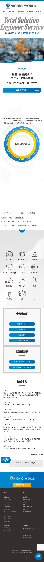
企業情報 (25, 497)
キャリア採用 (7, 530)
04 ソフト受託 (7, 217)
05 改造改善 (19, 217)
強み (4, 11)
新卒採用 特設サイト (21, 362)
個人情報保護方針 (27, 537)
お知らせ (38, 11)
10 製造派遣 (33, 225)
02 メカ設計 (20, 213)
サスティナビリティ (22, 340)
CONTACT (38, 558)
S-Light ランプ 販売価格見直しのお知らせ (17, 420)
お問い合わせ (23, 485)
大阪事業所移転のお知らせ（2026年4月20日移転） (20, 412)
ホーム (5, 492)
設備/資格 (22, 335)
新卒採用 (6, 528)
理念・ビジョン (22, 324)
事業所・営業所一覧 (27, 506)
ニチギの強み (21, 90)
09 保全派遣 (22, 225)
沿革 (24, 504)
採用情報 (6, 525)
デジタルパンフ (28, 529)
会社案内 (24, 463)
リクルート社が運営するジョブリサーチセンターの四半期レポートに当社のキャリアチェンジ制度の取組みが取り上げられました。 (22, 395)
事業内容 (6, 497)
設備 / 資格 (26, 509)
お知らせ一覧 (35, 454)
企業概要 (22, 329)
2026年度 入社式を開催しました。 (15, 405)
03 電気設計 (32, 213)
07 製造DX (28, 221)
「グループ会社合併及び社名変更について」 (17, 449)
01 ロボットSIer (8, 213)
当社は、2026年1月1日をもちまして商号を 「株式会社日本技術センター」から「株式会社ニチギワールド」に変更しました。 (22, 429)
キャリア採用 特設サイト (21, 367)
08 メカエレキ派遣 (8, 225)
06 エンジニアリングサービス (12, 221)
